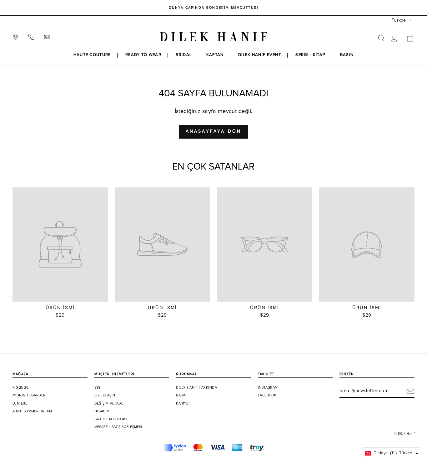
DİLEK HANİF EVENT (259, 55)
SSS (97, 387)
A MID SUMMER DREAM (32, 411)
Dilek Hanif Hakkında (196, 387)
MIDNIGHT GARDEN (29, 395)
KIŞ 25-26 (20, 387)
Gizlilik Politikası (111, 419)
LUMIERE (20, 403)
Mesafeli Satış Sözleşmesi (118, 427)
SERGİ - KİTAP (310, 55)
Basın (181, 395)
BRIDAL (184, 55)
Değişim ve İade (108, 403)
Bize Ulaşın (104, 395)
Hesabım (102, 411)
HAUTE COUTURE (92, 55)
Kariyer (183, 403)
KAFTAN (215, 55)
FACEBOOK (267, 395)
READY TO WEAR (143, 55)
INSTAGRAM (268, 387)
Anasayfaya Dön (214, 131)
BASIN (347, 55)
